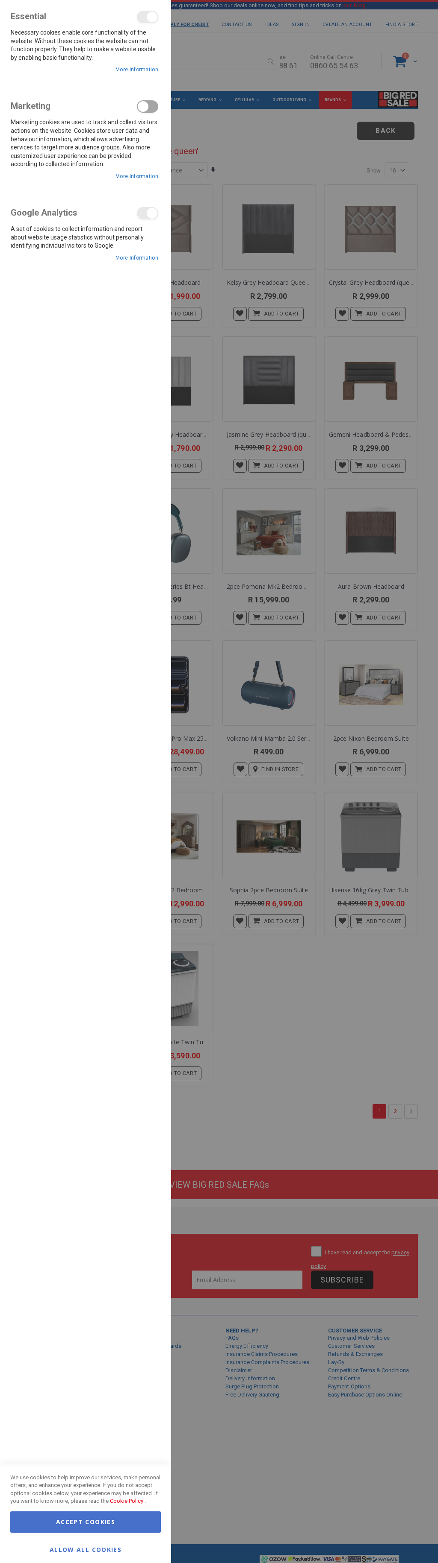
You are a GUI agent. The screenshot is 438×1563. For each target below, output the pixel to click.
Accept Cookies (85, 1522)
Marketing (147, 106)
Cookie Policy (126, 1501)
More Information (136, 70)
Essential (147, 17)
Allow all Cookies (85, 1549)
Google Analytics (147, 213)
